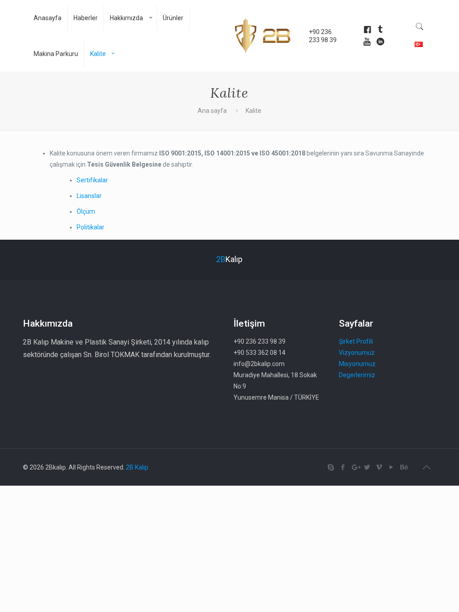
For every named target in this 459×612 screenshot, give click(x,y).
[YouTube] (391, 467)
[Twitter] (367, 467)
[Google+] (355, 467)
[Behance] (403, 467)
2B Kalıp (137, 467)
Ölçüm (86, 211)
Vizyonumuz (357, 352)
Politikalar (90, 227)
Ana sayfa (212, 110)
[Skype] (331, 467)
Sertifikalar (92, 180)
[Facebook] (343, 467)
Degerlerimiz (357, 375)
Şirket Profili (356, 341)
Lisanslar (89, 195)
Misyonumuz (357, 363)
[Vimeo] (379, 467)
